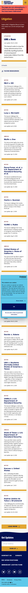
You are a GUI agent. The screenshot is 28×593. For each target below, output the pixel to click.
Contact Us (7, 555)
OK (14, 306)
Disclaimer (9, 580)
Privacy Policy (17, 580)
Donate (18, 555)
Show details (19, 300)
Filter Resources (11, 71)
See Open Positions (10, 560)
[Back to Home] (7, 2)
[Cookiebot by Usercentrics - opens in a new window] (19, 277)
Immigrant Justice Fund (12, 565)
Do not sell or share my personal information (14, 313)
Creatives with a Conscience (9, 584)
